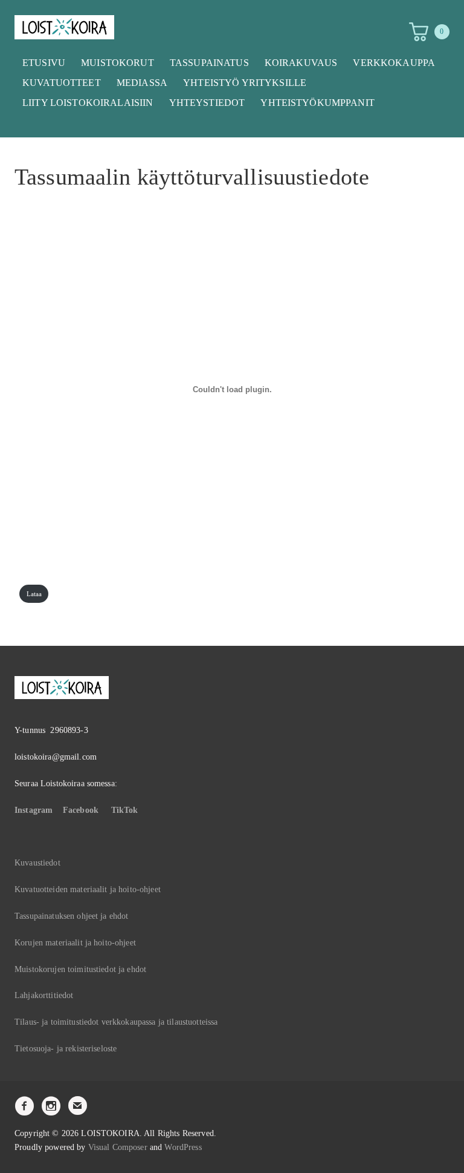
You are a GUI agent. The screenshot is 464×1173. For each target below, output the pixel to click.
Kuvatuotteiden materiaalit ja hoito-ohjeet (87, 889)
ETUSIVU (43, 63)
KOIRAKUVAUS (301, 63)
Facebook (80, 810)
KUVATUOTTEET (61, 82)
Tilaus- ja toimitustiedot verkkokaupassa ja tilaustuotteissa (116, 1022)
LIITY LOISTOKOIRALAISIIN (87, 102)
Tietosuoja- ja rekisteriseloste (65, 1048)
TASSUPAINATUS (209, 63)
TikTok (124, 810)
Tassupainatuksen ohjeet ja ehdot (71, 916)
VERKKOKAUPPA (394, 63)
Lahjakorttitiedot (43, 995)
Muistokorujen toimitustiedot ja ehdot (80, 969)
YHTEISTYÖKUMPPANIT (317, 102)
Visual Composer (117, 1147)
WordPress (182, 1147)
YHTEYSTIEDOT (207, 102)
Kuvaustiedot (37, 862)
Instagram (33, 810)
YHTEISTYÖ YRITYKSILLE (244, 82)
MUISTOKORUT (117, 63)
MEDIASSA (142, 82)
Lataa (34, 593)
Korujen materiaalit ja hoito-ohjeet (75, 942)
